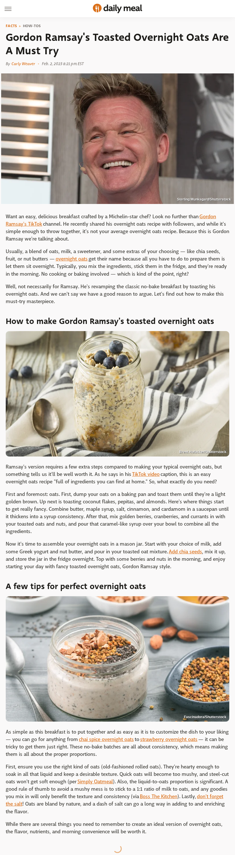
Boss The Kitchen (158, 796)
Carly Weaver (23, 63)
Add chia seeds (185, 551)
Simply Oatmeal (95, 781)
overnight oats (72, 259)
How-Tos (32, 26)
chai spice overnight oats (106, 739)
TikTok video (146, 474)
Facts (11, 26)
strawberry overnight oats (168, 739)
